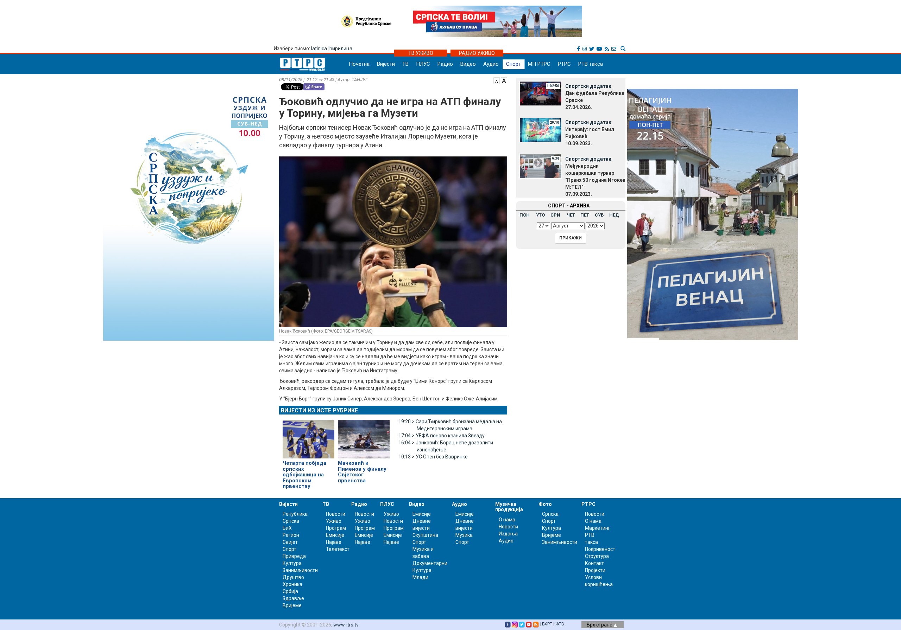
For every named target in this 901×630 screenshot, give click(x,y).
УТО (540, 215)
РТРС (564, 64)
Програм (336, 528)
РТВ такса (590, 64)
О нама (507, 519)
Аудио (491, 64)
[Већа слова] (504, 80)
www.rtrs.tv (346, 625)
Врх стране (600, 625)
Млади (420, 577)
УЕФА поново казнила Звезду (441, 435)
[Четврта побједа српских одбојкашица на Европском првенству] (308, 436)
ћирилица (340, 48)
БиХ (287, 528)
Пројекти (595, 570)
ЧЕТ (571, 215)
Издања (508, 533)
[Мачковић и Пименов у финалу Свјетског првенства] (364, 436)
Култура (292, 563)
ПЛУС (423, 64)
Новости (335, 514)
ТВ (405, 64)
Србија (290, 591)
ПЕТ (584, 215)
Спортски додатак (588, 86)
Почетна (359, 64)
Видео (468, 64)
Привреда (294, 556)
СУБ (599, 215)
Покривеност (600, 549)
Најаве (333, 542)
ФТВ (559, 624)
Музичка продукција (509, 506)
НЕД (614, 215)
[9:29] (540, 166)
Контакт (594, 563)
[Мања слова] (496, 80)
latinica (319, 48)
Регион (291, 535)
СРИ (555, 215)
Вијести (386, 64)
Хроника (292, 584)
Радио (445, 64)
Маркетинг (597, 528)
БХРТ (547, 624)
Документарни (429, 563)
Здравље (293, 598)
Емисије (335, 535)
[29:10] (540, 129)
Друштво (293, 577)
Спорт (513, 64)
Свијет (290, 542)
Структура (597, 556)
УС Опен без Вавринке (433, 456)
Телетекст (337, 549)
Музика (464, 535)
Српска (550, 514)
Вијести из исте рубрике (319, 410)
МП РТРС (539, 64)
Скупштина (425, 535)
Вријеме (292, 605)
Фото (545, 504)
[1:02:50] (540, 93)
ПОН (524, 215)
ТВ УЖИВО (420, 53)
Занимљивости (300, 570)
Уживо (333, 521)
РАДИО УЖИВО (477, 53)
